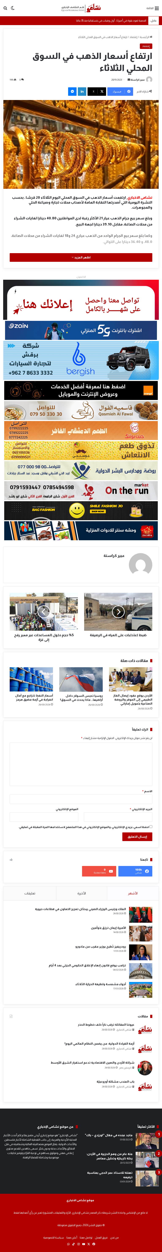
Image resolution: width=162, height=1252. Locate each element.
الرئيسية (145, 37)
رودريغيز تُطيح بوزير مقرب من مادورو (100, 946)
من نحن (114, 1237)
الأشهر (133, 893)
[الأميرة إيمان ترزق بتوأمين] (140, 933)
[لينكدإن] (82, 91)
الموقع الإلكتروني (67, 809)
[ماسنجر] (72, 91)
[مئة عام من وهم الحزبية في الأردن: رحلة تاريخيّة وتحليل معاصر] (147, 1160)
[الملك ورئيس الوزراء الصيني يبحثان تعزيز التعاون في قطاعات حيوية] (140, 915)
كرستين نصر (125, 1067)
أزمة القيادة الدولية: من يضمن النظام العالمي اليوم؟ (99, 1043)
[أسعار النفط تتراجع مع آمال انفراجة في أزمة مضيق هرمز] (31, 679)
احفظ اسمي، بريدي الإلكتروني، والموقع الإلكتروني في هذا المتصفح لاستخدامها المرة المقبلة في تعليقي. (83, 827)
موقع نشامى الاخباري (80, 1200)
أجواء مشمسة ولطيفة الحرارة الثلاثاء (101, 984)
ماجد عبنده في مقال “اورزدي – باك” (108, 1135)
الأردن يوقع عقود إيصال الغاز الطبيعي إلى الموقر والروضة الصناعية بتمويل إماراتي (132, 699)
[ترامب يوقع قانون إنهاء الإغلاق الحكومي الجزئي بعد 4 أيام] (140, 971)
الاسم (147, 791)
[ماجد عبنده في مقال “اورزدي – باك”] (147, 1141)
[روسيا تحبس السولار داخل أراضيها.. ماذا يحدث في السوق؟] (81, 679)
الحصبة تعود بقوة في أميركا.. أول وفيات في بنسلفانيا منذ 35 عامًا (111, 20)
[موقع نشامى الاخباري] (81, 8)
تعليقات (29, 893)
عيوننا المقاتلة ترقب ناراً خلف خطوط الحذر (106, 1024)
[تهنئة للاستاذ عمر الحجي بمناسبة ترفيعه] (147, 1178)
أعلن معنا (71, 1237)
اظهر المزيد (82, 257)
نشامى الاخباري (123, 1029)
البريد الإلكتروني (141, 809)
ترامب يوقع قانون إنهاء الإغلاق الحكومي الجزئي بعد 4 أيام (87, 965)
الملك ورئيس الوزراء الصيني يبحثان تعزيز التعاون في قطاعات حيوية (80, 909)
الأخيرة (81, 893)
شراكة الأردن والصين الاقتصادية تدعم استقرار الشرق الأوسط (92, 1062)
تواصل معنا (86, 1237)
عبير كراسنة (138, 79)
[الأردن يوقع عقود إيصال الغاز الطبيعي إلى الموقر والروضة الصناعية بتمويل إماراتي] (130, 679)
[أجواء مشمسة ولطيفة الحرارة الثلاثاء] (140, 990)
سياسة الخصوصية (53, 1237)
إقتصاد (133, 37)
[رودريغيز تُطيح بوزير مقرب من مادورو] (140, 952)
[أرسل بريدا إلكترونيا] (129, 79)
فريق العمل (101, 1237)
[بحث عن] (5, 9)
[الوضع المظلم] (13, 9)
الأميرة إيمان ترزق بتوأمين (108, 927)
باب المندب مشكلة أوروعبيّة (115, 1081)
